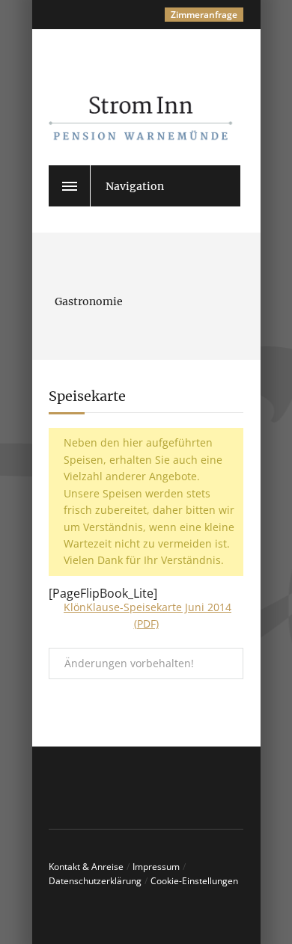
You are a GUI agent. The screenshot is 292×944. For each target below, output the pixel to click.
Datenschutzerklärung (95, 880)
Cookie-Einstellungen (194, 880)
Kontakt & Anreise (86, 866)
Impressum (156, 866)
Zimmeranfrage (204, 14)
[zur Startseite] (161, 102)
